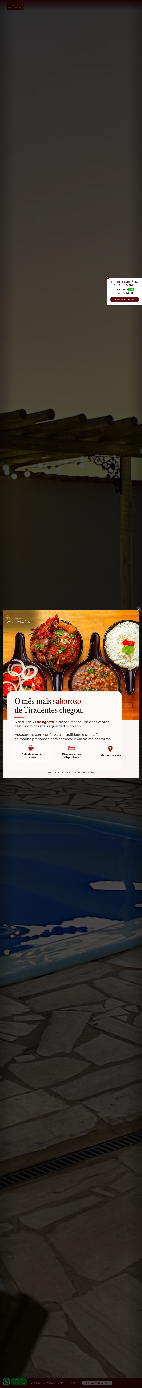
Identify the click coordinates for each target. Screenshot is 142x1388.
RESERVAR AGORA (124, 299)
